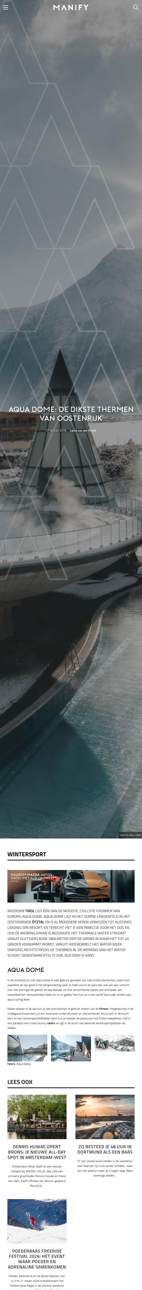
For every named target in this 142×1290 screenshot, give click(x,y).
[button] (6, 7)
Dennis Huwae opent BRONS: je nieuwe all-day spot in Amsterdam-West (37, 1152)
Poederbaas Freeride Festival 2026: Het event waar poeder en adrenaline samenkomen (37, 1259)
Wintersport (26, 854)
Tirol (30, 911)
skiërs (51, 1023)
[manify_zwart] (71, 7)
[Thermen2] (115, 1043)
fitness (103, 1008)
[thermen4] (27, 1048)
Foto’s (11, 1064)
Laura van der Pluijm (83, 430)
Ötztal (38, 922)
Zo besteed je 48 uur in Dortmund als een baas (105, 1149)
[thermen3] (71, 1048)
